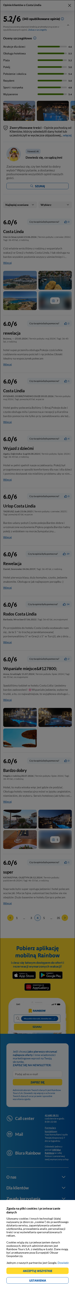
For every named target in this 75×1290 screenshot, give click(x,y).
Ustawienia (44, 1281)
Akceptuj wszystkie (39, 1271)
